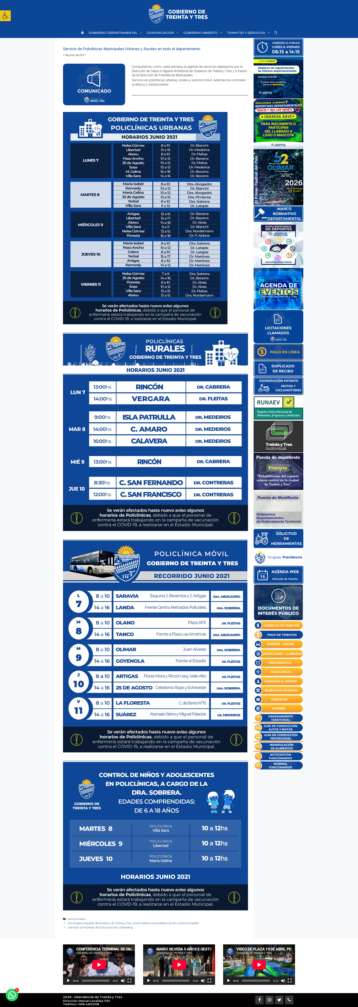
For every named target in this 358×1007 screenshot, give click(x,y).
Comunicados (77, 919)
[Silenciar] (123, 981)
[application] (99, 964)
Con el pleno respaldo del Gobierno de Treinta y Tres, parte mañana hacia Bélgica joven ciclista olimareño (133, 923)
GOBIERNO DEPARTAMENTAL (112, 33)
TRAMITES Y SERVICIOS (246, 33)
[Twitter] (279, 1000)
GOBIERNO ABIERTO (200, 33)
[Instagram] (269, 1000)
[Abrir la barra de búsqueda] (275, 32)
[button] (5, 15)
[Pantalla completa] (129, 981)
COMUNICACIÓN (160, 33)
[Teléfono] (289, 1000)
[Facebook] (259, 1000)
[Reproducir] (68, 981)
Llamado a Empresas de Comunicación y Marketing (100, 927)
